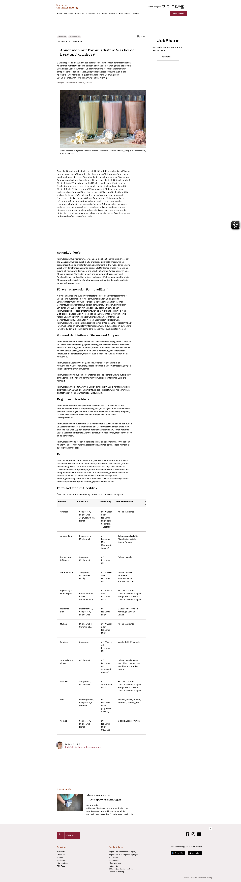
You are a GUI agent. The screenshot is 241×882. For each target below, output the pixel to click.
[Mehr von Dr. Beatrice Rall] (60, 746)
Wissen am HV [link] (75, 37)
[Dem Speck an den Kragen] (70, 805)
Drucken (143, 37)
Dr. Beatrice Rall (72, 744)
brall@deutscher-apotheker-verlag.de (83, 747)
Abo (178, 13)
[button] (67, 6)
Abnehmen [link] (62, 37)
